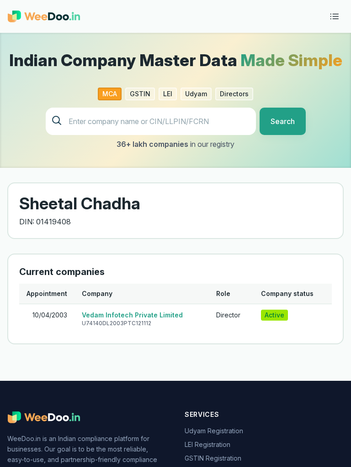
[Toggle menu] (334, 16)
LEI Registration (207, 444)
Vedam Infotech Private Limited (132, 315)
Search (283, 121)
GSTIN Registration (213, 458)
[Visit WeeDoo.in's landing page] (43, 16)
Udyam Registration (214, 431)
